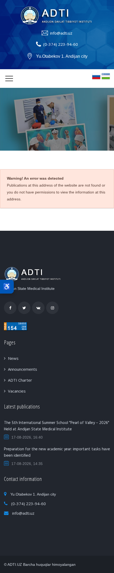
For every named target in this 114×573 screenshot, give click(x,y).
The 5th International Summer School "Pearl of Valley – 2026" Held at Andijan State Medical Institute (56, 426)
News (13, 358)
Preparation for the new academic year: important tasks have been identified (57, 452)
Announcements (22, 369)
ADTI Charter (20, 380)
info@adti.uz (61, 33)
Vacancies (17, 391)
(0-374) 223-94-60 (60, 44)
